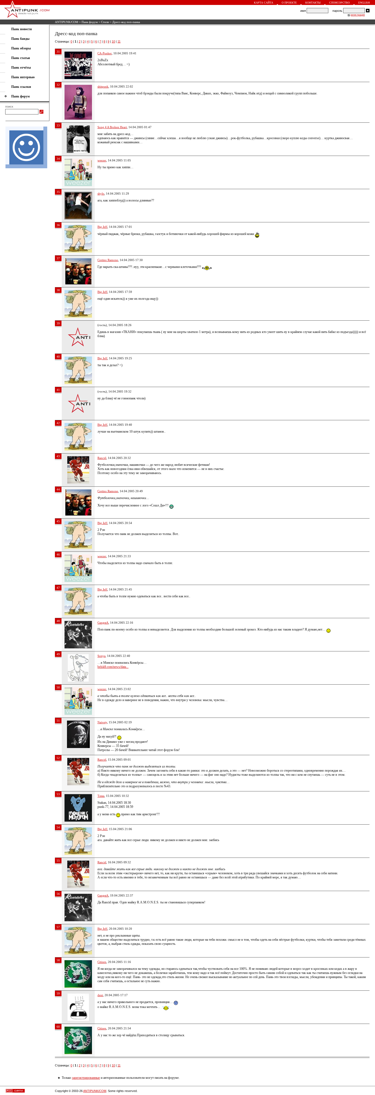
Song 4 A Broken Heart (112, 127)
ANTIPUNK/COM (66, 22)
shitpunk (102, 86)
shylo (100, 193)
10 (113, 41)
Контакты (313, 2)
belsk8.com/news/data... (112, 667)
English (364, 2)
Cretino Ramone (107, 260)
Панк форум (90, 22)
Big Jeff (102, 226)
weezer (101, 160)
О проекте (289, 2)
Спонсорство (339, 2)
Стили (105, 22)
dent (100, 995)
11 (119, 41)
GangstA (102, 622)
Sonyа (101, 655)
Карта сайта (263, 2)
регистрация (358, 14)
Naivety (102, 722)
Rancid (101, 458)
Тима (100, 795)
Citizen (101, 962)
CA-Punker (104, 53)
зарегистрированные (86, 1078)
